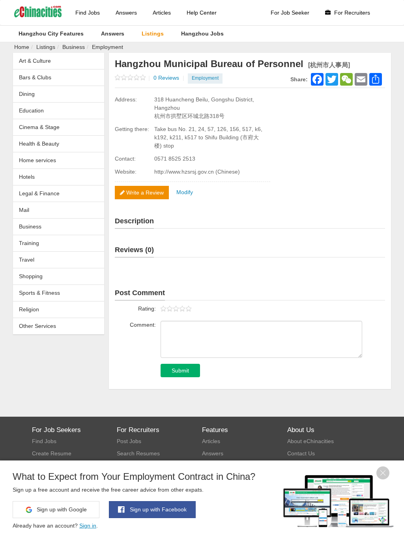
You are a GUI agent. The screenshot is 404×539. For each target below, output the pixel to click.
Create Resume (51, 453)
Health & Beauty (39, 143)
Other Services (37, 326)
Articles (162, 12)
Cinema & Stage (39, 127)
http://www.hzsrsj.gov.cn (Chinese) (197, 171)
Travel (26, 259)
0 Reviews (168, 78)
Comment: (143, 325)
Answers (126, 12)
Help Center (202, 12)
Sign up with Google (61, 509)
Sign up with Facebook (157, 509)
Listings (45, 47)
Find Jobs (87, 12)
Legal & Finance (39, 193)
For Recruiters (351, 12)
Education (31, 110)
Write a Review (144, 192)
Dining (27, 94)
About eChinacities (310, 441)
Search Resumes (138, 453)
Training (29, 243)
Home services (37, 160)
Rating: (147, 308)
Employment (107, 47)
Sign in (87, 525)
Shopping (31, 276)
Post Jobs (129, 441)
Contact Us (301, 453)
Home (21, 47)
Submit (180, 370)
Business (73, 47)
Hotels (27, 177)
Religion (29, 309)
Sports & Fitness (39, 293)
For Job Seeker (290, 12)
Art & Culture (35, 61)
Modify (184, 192)
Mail (24, 210)
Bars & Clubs (35, 77)
